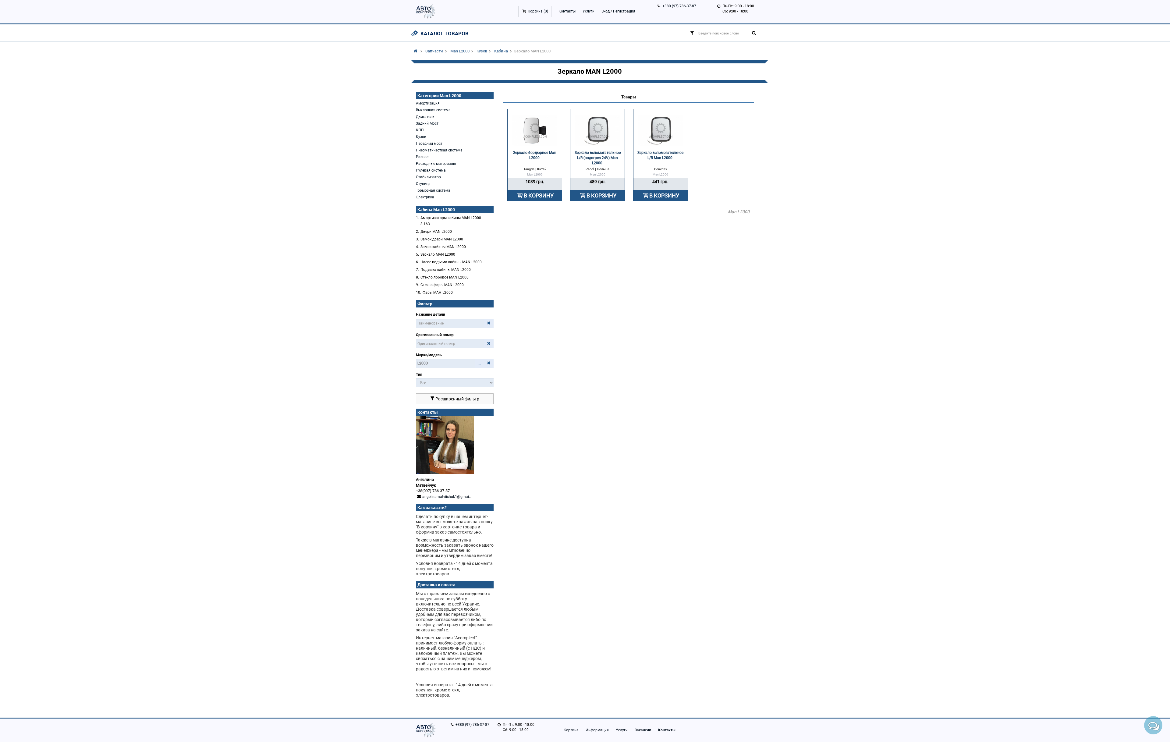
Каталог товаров (444, 33)
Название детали (430, 314)
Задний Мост (427, 123)
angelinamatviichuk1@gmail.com (450, 497)
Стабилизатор (428, 177)
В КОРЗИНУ (539, 195)
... (479, 363)
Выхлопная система (433, 110)
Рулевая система (431, 170)
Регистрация (624, 11)
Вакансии (643, 730)
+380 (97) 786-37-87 (679, 6)
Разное (422, 157)
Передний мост (429, 143)
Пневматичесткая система (439, 150)
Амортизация (428, 103)
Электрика (425, 197)
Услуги (588, 11)
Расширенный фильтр (456, 398)
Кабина (501, 51)
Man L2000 (460, 51)
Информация (597, 730)
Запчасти (434, 51)
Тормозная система (433, 190)
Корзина (571, 730)
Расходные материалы (436, 164)
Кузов (482, 51)
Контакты (567, 11)
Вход (605, 11)
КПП (420, 130)
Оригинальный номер (435, 335)
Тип (419, 374)
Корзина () (538, 11)
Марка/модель (429, 355)
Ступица (423, 184)
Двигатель (425, 117)
